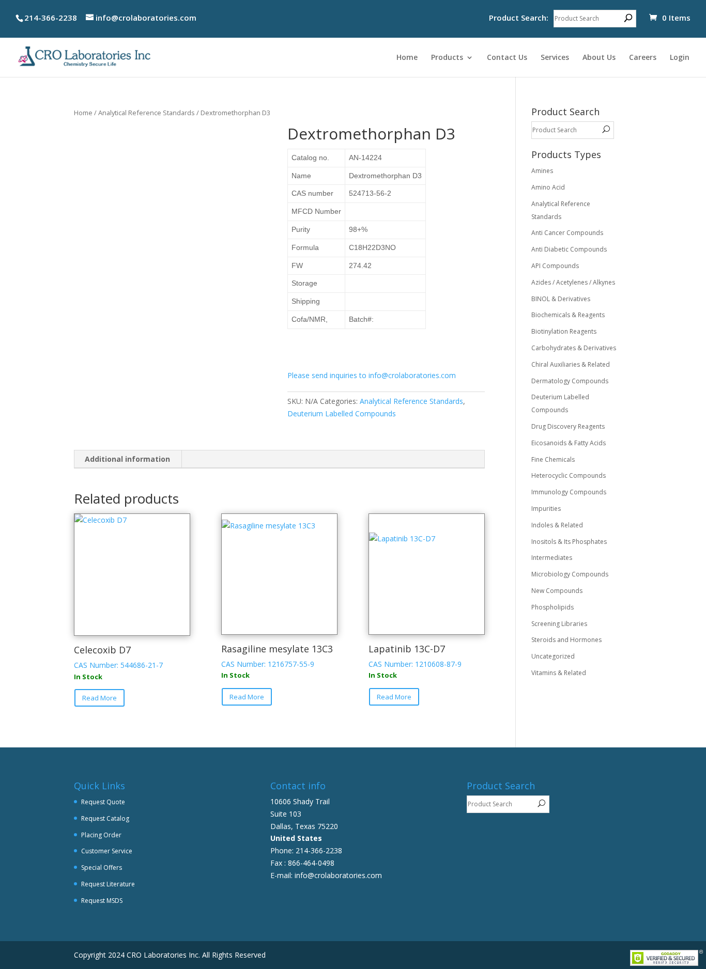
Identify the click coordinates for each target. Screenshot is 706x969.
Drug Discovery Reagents (568, 426)
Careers (642, 58)
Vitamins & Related (558, 672)
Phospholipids (552, 607)
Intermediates (551, 557)
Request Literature (108, 884)
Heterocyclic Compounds (568, 475)
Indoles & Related (557, 525)
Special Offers (101, 867)
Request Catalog (105, 818)
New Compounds (556, 590)
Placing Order (101, 835)
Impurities (546, 508)
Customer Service (106, 851)
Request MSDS (101, 900)
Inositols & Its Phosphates (569, 541)
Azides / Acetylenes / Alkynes (573, 282)
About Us (599, 58)
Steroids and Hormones (566, 639)
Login (679, 58)
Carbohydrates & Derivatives (573, 347)
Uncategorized (553, 656)
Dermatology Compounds (569, 381)
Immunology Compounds (568, 492)
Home (407, 58)
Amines (542, 170)
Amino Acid (548, 187)
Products (447, 58)
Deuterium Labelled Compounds (341, 413)
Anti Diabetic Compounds (569, 249)
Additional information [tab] (127, 459)
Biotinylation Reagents (563, 331)
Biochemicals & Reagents (568, 314)
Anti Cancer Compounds (567, 232)
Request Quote (103, 802)
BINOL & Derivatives (560, 298)
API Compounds (555, 265)
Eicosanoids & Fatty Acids (568, 443)
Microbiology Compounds (569, 574)
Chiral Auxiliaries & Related (570, 364)
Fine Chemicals (553, 459)
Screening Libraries (559, 623)
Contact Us (507, 58)
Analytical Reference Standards (146, 112)
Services (555, 58)
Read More (99, 697)
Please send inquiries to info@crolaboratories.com (371, 375)
